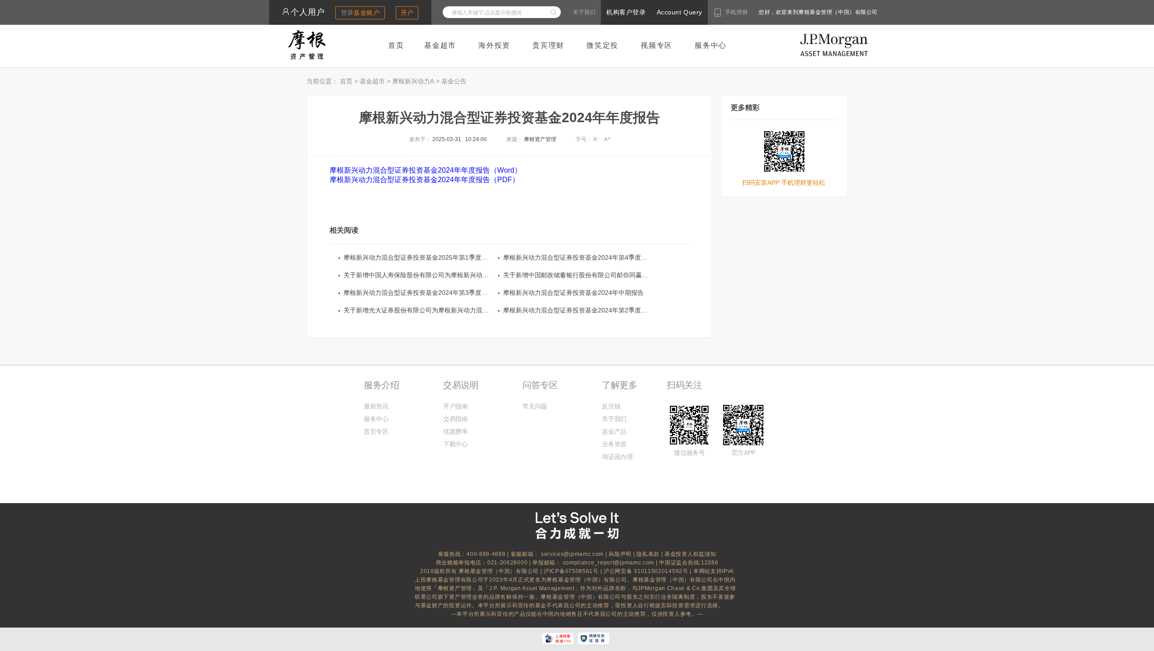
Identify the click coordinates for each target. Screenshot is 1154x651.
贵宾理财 (548, 45)
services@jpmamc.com (572, 554)
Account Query (679, 12)
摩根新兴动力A (413, 81)
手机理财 (736, 12)
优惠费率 (455, 431)
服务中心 (711, 45)
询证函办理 (617, 456)
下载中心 (455, 444)
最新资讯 (376, 406)
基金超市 (440, 45)
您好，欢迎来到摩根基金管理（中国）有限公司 (789, 12)
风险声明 (620, 554)
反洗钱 (611, 406)
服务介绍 (381, 385)
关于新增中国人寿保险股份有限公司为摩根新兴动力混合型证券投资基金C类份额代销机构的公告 (478, 275)
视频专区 (657, 45)
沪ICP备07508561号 (572, 571)
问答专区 (540, 385)
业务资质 (614, 444)
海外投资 (494, 45)
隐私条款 (648, 554)
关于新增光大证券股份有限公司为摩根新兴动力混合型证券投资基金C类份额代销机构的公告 (471, 310)
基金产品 (614, 431)
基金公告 (454, 81)
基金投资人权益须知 (690, 554)
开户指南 (455, 406)
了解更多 (619, 385)
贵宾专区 (376, 431)
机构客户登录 (626, 12)
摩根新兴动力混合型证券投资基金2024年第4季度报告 (578, 257)
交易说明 (460, 385)
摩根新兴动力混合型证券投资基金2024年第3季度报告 (418, 292)
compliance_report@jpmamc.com (609, 562)
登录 (360, 12)
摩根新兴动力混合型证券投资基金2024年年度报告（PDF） (424, 179)
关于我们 (584, 12)
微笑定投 (602, 45)
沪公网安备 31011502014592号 (647, 571)
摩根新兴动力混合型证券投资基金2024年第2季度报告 (578, 310)
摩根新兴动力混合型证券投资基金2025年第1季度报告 (418, 257)
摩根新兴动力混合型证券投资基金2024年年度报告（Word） (426, 170)
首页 (396, 45)
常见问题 (534, 406)
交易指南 (455, 418)
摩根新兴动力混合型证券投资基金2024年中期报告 (573, 292)
